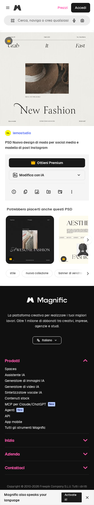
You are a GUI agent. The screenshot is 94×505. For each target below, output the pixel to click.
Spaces (10, 369)
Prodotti (12, 360)
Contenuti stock (17, 398)
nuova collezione (37, 273)
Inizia (9, 440)
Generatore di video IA (22, 387)
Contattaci (15, 467)
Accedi (80, 8)
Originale (32, 41)
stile (13, 273)
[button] (47, 340)
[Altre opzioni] (71, 192)
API (7, 416)
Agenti (14, 410)
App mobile (13, 422)
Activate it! (70, 497)
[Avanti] (87, 240)
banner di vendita (70, 273)
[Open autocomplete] (10, 20)
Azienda (12, 453)
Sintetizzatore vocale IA (23, 392)
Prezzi (63, 8)
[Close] (87, 497)
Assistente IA (15, 375)
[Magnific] (47, 301)
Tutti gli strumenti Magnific (25, 427)
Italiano (47, 340)
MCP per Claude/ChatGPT (29, 404)
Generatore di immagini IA (24, 381)
